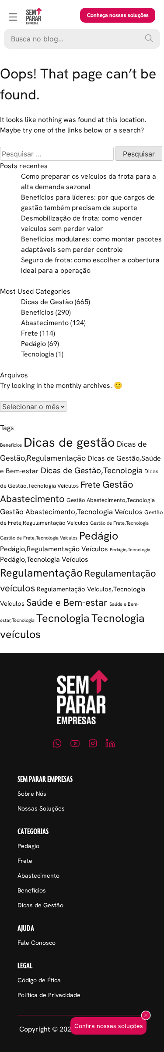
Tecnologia (37, 354)
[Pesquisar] (148, 38)
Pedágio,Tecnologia (130, 549)
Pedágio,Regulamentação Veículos (54, 548)
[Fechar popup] (146, 1016)
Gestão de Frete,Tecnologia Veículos (38, 538)
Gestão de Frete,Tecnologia (119, 523)
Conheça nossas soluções (118, 15)
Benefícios (37, 312)
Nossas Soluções (41, 808)
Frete (29, 333)
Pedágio (33, 343)
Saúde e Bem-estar (67, 602)
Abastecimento (45, 322)
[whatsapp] (57, 745)
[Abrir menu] (13, 17)
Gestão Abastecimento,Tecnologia (110, 500)
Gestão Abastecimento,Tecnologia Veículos (71, 511)
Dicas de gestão (69, 442)
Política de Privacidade (48, 995)
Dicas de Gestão (47, 301)
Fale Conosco (36, 943)
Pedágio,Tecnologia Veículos (44, 559)
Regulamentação (41, 573)
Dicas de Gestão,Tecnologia (92, 470)
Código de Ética (39, 980)
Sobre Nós (31, 793)
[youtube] (75, 745)
